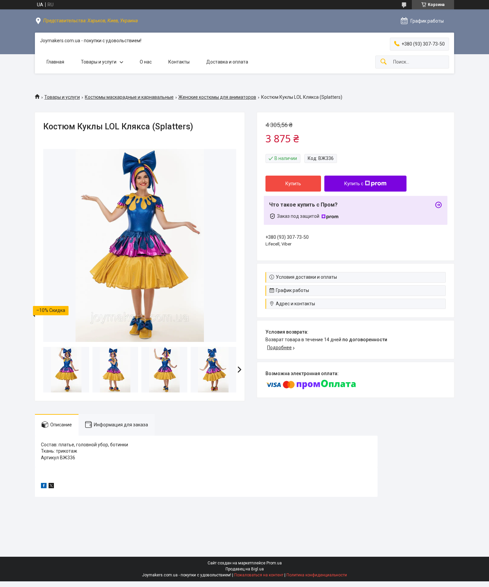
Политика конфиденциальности (316, 575)
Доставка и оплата (227, 62)
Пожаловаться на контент (258, 575)
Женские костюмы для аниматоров (217, 97)
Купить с (353, 183)
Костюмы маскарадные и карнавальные (129, 97)
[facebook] (44, 486)
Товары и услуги (98, 62)
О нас (146, 62)
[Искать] (383, 62)
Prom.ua (274, 563)
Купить (293, 183)
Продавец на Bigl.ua (245, 569)
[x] (51, 486)
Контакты (179, 62)
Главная (55, 62)
